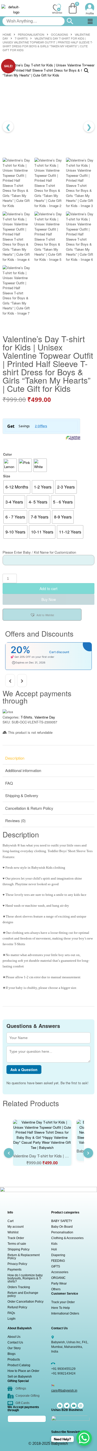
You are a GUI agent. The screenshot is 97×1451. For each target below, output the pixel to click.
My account (16, 1226)
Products (14, 1359)
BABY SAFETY (61, 1221)
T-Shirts (21, 38)
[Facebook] (60, 1405)
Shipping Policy (18, 1249)
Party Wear (59, 1283)
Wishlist (13, 1232)
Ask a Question (24, 1069)
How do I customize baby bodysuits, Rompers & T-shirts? (25, 1278)
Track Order (16, 1238)
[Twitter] (67, 1405)
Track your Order (63, 1302)
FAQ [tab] (9, 783)
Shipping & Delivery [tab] (21, 795)
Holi (54, 1249)
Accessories (59, 1272)
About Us (14, 1337)
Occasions (59, 34)
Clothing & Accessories (67, 1238)
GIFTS (55, 1266)
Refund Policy (17, 1307)
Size (6, 476)
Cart (10, 1221)
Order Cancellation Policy (25, 1301)
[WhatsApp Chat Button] (84, 1438)
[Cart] (72, 8)
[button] (90, 21)
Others (56, 1289)
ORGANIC (58, 1278)
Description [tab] (14, 758)
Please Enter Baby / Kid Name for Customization (39, 552)
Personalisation (31, 34)
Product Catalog (19, 1365)
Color (7, 454)
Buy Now (48, 599)
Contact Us (15, 1342)
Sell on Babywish (20, 1376)
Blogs (12, 1354)
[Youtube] (74, 1405)
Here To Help (60, 1308)
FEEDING (58, 1261)
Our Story (14, 1348)
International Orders (65, 1313)
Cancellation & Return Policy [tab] (29, 808)
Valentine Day (44, 717)
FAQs (11, 1313)
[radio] (10, 465)
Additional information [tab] (23, 770)
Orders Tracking (19, 1287)
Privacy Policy (17, 1264)
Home (7, 34)
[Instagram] (81, 1405)
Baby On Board (62, 1226)
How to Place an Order (23, 1371)
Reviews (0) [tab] (15, 820)
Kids (54, 1244)
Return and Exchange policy (23, 1294)
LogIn (12, 1318)
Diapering (58, 1255)
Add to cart (48, 588)
